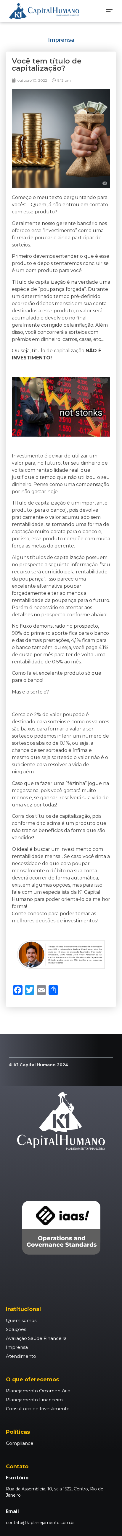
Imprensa (61, 40)
